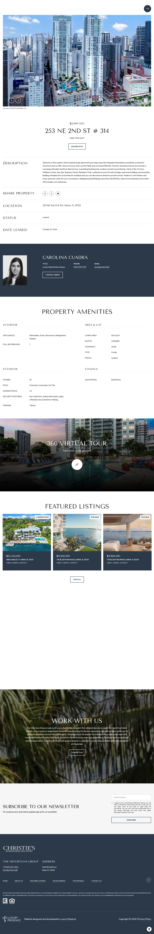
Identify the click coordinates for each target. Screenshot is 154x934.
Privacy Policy (138, 812)
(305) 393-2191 (80, 267)
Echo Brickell (110, 8)
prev (11, 100)
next (18, 100)
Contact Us (96, 881)
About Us (19, 881)
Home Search (130, 8)
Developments (59, 881)
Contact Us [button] (77, 752)
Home (5, 881)
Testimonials (78, 881)
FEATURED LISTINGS (38, 881)
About (55, 8)
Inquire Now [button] (77, 146)
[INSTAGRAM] (148, 880)
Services (90, 8)
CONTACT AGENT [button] (52, 275)
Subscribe (131, 820)
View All (77, 579)
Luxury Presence (68, 919)
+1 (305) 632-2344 (10, 867)
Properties (72, 8)
